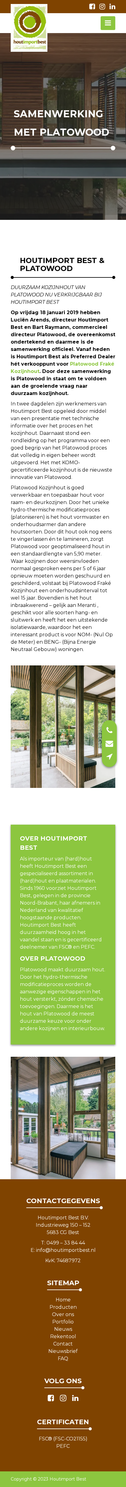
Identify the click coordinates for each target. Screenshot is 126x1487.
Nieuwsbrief (63, 1351)
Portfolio (63, 1322)
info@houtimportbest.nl (66, 1250)
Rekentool (63, 1336)
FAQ (63, 1358)
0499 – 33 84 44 (65, 1243)
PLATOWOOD (62, 958)
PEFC (63, 1446)
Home (63, 1300)
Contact (63, 1344)
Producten (63, 1307)
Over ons (63, 1314)
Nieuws (63, 1329)
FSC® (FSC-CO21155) (63, 1439)
